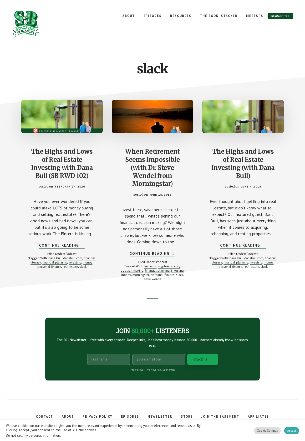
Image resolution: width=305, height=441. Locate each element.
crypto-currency (169, 266)
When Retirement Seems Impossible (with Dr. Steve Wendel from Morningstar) (152, 167)
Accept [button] (291, 431)
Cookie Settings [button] (267, 431)
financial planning (54, 262)
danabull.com (72, 258)
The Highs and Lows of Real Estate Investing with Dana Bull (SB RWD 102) (62, 163)
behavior (150, 266)
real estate (70, 266)
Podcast (71, 254)
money (87, 262)
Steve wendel (152, 279)
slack (83, 266)
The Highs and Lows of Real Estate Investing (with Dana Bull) (243, 163)
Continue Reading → (62, 246)
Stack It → (202, 359)
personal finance (49, 266)
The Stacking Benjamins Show (41, 24)
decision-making (132, 270)
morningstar (140, 275)
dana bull (55, 258)
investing (75, 262)
